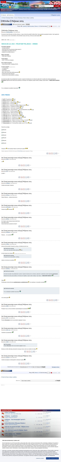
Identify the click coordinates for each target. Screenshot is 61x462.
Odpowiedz (4, 23)
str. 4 (19, 102)
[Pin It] (52, 153)
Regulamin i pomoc (56, 15)
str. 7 (28, 105)
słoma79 (7, 357)
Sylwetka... (8, 268)
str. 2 (14, 99)
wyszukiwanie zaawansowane (44, 7)
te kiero (7, 244)
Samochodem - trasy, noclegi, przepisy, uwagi (13, 413)
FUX (7, 171)
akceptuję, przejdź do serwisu (52, 458)
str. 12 (20, 111)
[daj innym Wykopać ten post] (56, 153)
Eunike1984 (8, 207)
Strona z (37, 26)
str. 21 (25, 121)
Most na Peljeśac (10, 412)
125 (41, 431)
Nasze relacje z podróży (28, 17)
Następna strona (55, 367)
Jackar (7, 159)
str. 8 (23, 106)
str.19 (31, 120)
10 (41, 417)
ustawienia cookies (40, 458)
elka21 (7, 306)
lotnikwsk (8, 232)
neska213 (8, 183)
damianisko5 (48, 412)
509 (41, 424)
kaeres (47, 433)
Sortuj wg (30, 366)
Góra (59, 153)
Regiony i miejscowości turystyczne (11, 417)
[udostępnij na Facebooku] (47, 153)
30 (59, 26)
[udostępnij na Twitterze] (54, 153)
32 (41, 413)
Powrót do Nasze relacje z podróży (9, 377)
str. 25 (30, 123)
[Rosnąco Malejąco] (41, 366)
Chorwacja (20, 17)
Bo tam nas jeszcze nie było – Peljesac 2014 (17, 426)
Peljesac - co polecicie (12, 416)
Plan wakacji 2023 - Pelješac (13, 433)
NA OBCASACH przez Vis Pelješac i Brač (16, 430)
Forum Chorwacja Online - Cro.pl (10, 17)
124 (39, 431)
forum (3, 2)
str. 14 (21, 114)
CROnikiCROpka (9, 32)
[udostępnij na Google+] (50, 153)
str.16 (23, 115)
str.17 (21, 118)
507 (37, 424)
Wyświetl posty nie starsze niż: (14, 366)
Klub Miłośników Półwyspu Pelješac (15, 423)
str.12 (21, 112)
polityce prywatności (43, 455)
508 (39, 424)
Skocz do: (18, 380)
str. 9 (22, 108)
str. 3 (14, 100)
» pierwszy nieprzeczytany (28, 26)
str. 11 (33, 109)
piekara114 (47, 426)
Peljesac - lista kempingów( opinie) (15, 419)
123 (37, 431)
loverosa (7, 195)
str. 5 (17, 103)
